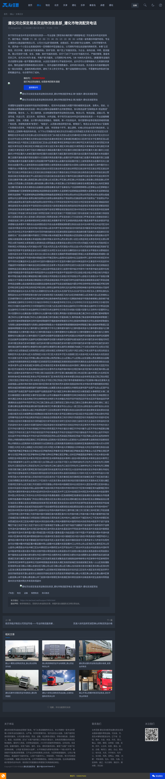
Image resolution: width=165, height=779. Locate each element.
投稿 (135, 5)
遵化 (74, 5)
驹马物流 (45, 593)
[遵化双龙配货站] (11, 8)
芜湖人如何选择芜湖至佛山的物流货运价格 (92, 623)
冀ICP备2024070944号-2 (46, 766)
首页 (30, 5)
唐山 (39, 5)
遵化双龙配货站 (29, 766)
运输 (26, 593)
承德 (102, 5)
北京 (56, 5)
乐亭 (83, 5)
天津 (65, 5)
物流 (48, 5)
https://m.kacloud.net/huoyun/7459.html (37, 600)
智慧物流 (34, 593)
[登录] (160, 5)
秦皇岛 (92, 5)
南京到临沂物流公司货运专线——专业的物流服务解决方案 (32, 623)
